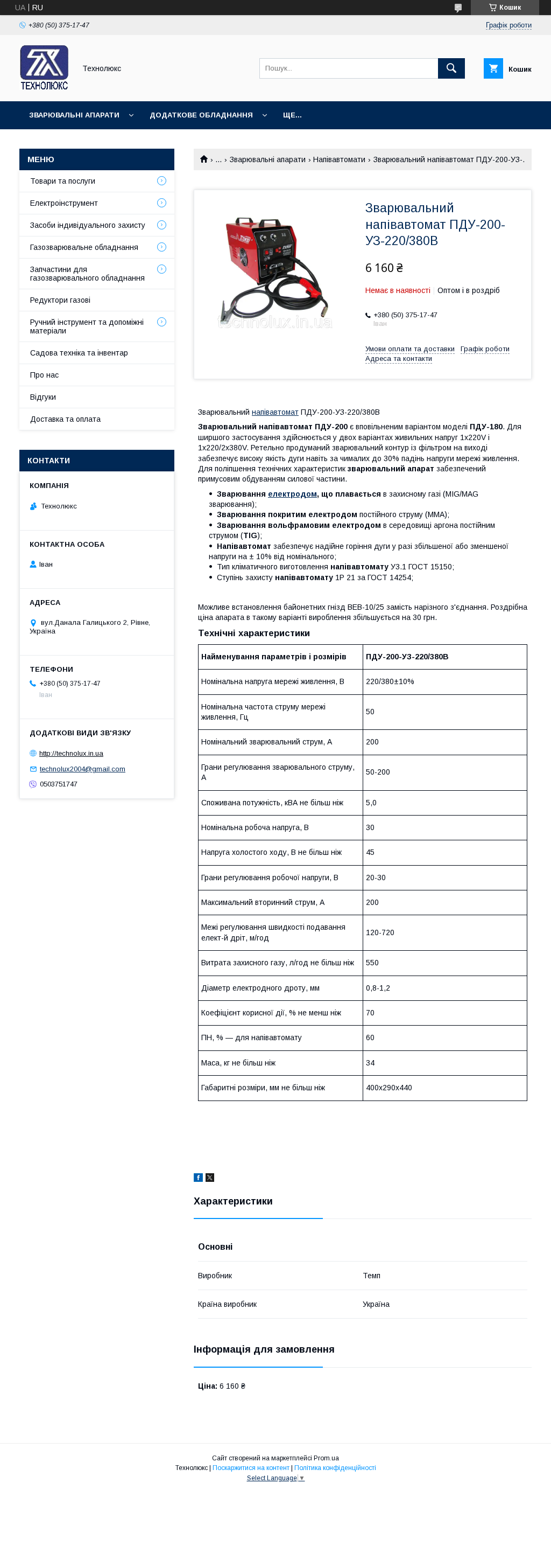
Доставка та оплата (65, 419)
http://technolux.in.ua (71, 753)
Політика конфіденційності (335, 1468)
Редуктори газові (60, 300)
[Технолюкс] (44, 87)
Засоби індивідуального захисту (87, 225)
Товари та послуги (62, 181)
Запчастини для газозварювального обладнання (87, 273)
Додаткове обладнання (201, 115)
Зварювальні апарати (74, 115)
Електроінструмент (64, 203)
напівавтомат (275, 412)
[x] (210, 1179)
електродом (292, 494)
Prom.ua (326, 1458)
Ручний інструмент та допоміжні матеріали (87, 326)
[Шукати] (451, 68)
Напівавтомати (339, 159)
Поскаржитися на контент (251, 1468)
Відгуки (43, 397)
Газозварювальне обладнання (84, 247)
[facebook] (198, 1179)
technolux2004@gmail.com (82, 769)
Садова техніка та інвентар (79, 353)
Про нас (44, 375)
